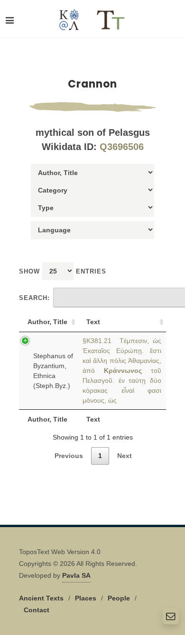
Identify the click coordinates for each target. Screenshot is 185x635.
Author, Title (47, 322)
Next (124, 455)
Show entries (62, 271)
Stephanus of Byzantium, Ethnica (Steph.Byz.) (53, 370)
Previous (69, 455)
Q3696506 (122, 146)
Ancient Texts (41, 598)
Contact (36, 610)
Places (85, 598)
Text (93, 322)
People (119, 598)
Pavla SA (76, 575)
